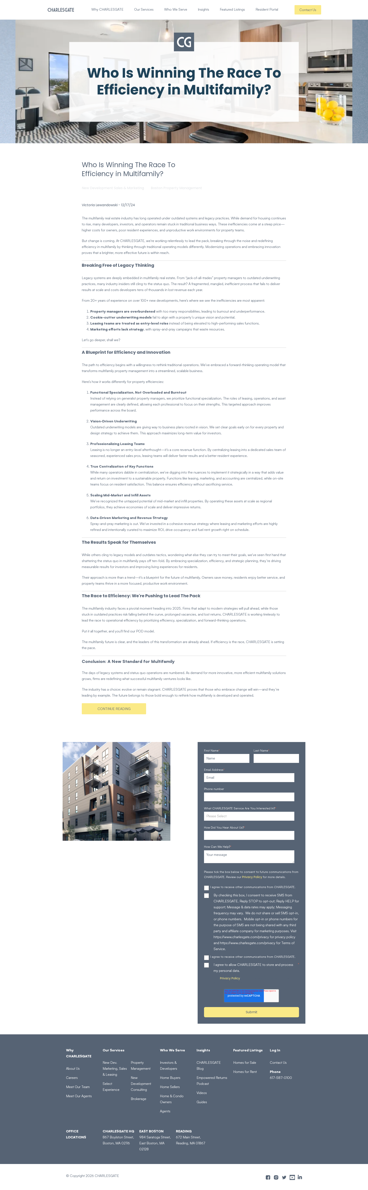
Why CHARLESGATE (107, 9)
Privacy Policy (252, 877)
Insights (203, 9)
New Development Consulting (141, 1083)
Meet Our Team (78, 1087)
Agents (165, 1111)
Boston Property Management (176, 188)
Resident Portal (267, 9)
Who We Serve (175, 9)
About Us (73, 1068)
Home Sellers (170, 1087)
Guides (202, 1102)
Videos (202, 1093)
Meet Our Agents (79, 1096)
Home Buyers (170, 1077)
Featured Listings (232, 9)
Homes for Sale (244, 1062)
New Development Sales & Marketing (113, 188)
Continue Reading (114, 709)
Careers (72, 1077)
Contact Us (307, 10)
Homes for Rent (245, 1072)
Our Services (144, 9)
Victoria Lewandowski (100, 205)
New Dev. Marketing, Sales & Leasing (115, 1068)
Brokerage (138, 1099)
